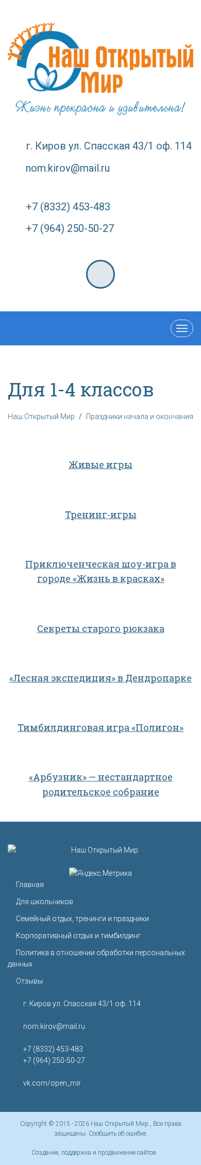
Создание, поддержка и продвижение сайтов (93, 1152)
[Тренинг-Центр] (100, 58)
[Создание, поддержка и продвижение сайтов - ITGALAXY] (164, 1153)
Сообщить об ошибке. (118, 1133)
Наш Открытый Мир (120, 1123)
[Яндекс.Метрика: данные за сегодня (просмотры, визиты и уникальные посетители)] (100, 873)
